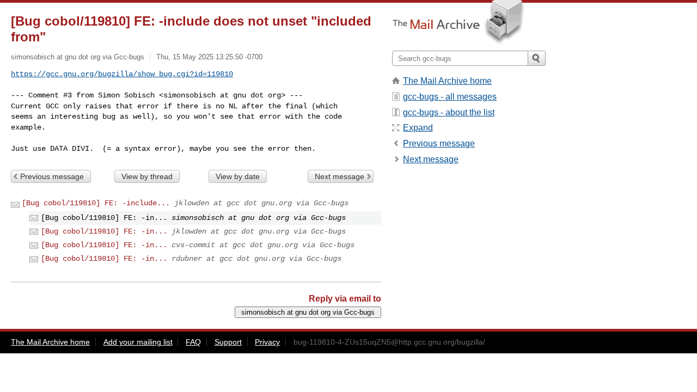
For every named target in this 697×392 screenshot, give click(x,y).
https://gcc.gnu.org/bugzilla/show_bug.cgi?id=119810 (122, 74)
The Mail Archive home (447, 80)
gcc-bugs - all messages (450, 96)
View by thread (147, 176)
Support (228, 342)
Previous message (52, 176)
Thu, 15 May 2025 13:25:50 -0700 (209, 57)
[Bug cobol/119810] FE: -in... (104, 231)
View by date (238, 176)
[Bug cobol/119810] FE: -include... (96, 203)
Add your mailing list (138, 342)
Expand (418, 127)
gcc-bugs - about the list (448, 112)
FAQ (193, 342)
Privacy (267, 342)
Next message (339, 176)
